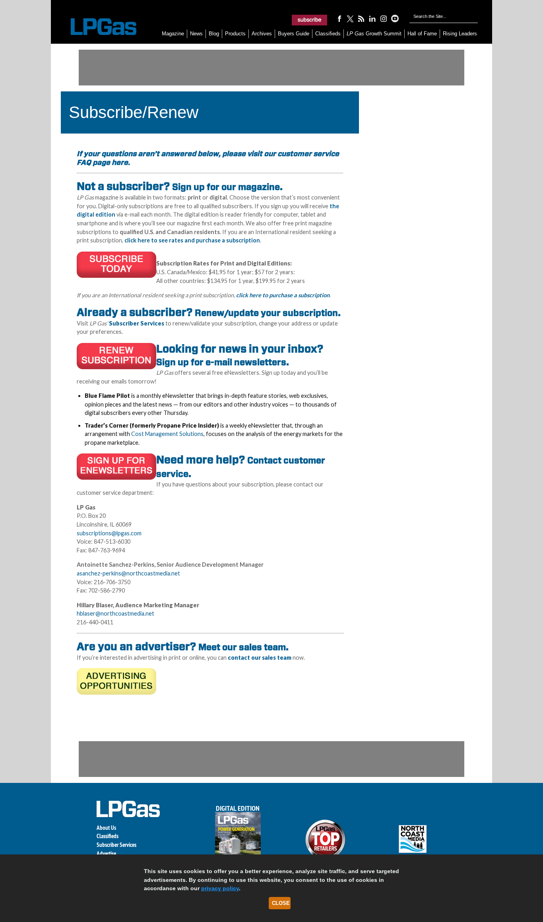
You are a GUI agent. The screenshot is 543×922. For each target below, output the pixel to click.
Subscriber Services (116, 844)
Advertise (106, 853)
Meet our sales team (242, 647)
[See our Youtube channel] (394, 18)
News (196, 34)
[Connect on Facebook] (339, 18)
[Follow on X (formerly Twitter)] (350, 18)
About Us (106, 827)
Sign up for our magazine (226, 187)
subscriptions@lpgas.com (109, 533)
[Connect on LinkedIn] (372, 18)
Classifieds (328, 34)
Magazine (173, 34)
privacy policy (220, 888)
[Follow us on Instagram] (383, 18)
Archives (262, 34)
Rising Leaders (460, 34)
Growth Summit (374, 34)
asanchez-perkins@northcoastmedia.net (128, 573)
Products (235, 34)
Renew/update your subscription (266, 313)
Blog (214, 34)
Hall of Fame (422, 34)
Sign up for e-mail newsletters (221, 362)
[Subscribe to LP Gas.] (310, 20)
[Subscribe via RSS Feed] (361, 18)
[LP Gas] (96, 27)
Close (281, 903)
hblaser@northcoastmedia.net (115, 613)
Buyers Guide (293, 34)
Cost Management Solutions (167, 433)
